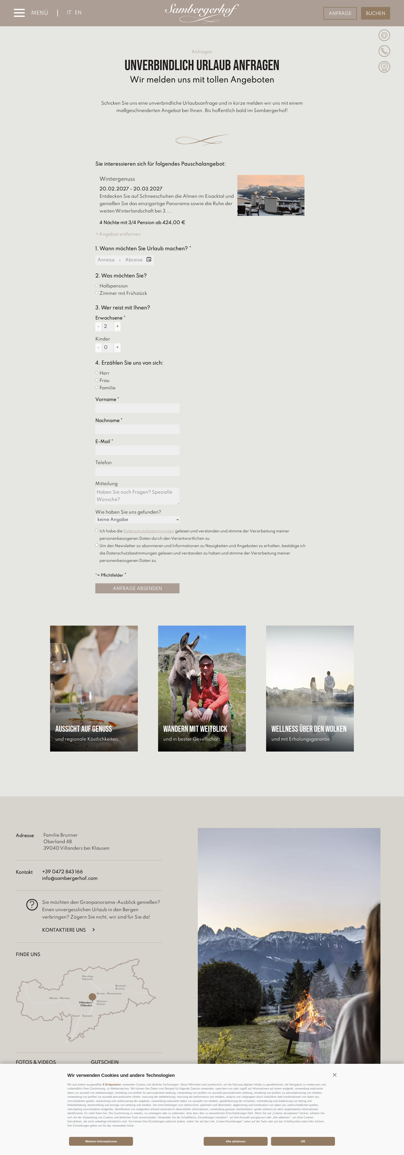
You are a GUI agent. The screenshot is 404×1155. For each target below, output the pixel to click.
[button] (334, 1075)
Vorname (105, 399)
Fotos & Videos (36, 1062)
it (69, 13)
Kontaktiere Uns (64, 930)
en (78, 13)
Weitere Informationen (101, 1141)
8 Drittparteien (112, 1084)
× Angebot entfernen (118, 234)
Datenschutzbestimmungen (148, 531)
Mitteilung (106, 484)
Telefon (103, 463)
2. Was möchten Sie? (121, 276)
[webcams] (384, 67)
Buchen (375, 13)
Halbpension (114, 286)
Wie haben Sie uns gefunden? (128, 512)
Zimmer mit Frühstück (123, 293)
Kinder (102, 339)
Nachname (107, 420)
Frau (105, 380)
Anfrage (340, 13)
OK (303, 1141)
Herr (105, 373)
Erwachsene (108, 318)
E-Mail (102, 441)
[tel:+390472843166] (384, 51)
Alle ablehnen (236, 1141)
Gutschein (105, 1062)
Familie (108, 388)
